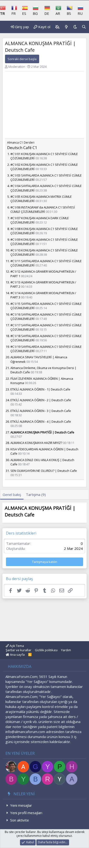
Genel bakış (12, 494)
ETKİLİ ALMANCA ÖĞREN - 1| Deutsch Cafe (40, 389)
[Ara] (84, 27)
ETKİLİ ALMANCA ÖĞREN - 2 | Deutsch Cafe (40, 400)
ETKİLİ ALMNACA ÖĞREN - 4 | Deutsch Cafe (40, 421)
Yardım (66, 650)
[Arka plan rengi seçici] (57, 27)
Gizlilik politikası (46, 650)
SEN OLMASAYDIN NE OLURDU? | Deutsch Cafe (43, 470)
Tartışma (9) (36, 494)
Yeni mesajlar (21, 805)
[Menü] (2, 27)
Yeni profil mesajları (26, 812)
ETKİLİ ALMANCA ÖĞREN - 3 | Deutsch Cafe (40, 411)
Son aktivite (19, 820)
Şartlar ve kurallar (18, 650)
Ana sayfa (17, 654)
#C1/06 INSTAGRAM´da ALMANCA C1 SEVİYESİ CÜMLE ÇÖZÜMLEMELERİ (42, 209)
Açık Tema (16, 646)
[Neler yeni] (66, 27)
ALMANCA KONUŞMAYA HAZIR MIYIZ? (36, 443)
